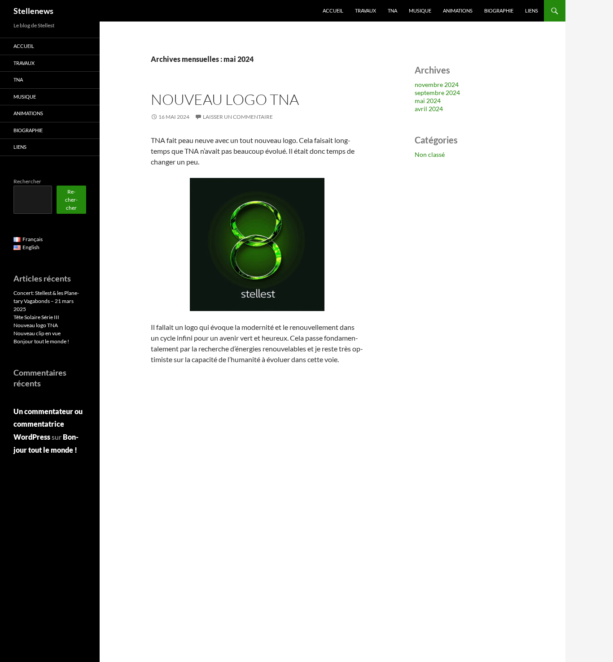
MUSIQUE (420, 10)
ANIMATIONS (458, 10)
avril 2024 (429, 108)
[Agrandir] (312, 189)
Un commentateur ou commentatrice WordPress (48, 424)
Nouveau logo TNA (225, 99)
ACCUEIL (333, 10)
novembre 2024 (437, 84)
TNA (392, 10)
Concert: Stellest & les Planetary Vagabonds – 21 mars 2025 (46, 301)
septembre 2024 (437, 92)
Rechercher (27, 181)
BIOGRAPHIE (498, 10)
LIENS (531, 10)
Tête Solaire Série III (36, 317)
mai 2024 (428, 100)
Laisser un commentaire (238, 116)
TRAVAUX (365, 10)
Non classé (430, 154)
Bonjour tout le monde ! (41, 341)
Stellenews (33, 11)
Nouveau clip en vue (37, 333)
